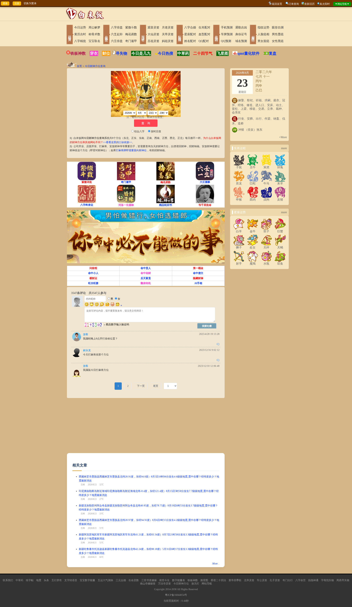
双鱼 (280, 263)
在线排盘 (106, 35)
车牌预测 (227, 34)
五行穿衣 (57, 580)
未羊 (280, 183)
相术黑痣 (253, 35)
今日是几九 (141, 53)
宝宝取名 (94, 41)
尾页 (155, 386)
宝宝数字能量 (87, 580)
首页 (79, 66)
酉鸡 (253, 199)
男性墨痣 (278, 34)
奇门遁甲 (131, 41)
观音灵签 (153, 27)
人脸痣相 (263, 34)
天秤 (266, 247)
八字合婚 (190, 27)
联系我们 (8, 580)
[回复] (218, 344)
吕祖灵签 (153, 41)
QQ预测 (226, 41)
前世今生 (164, 580)
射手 (239, 263)
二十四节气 (202, 53)
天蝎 (280, 247)
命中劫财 (146, 273)
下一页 (141, 386)
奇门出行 (288, 580)
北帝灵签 (249, 580)
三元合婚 (121, 580)
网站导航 (207, 583)
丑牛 (253, 167)
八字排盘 (117, 27)
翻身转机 (146, 283)
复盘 (272, 53)
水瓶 (266, 263)
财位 (106, 53)
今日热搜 (165, 53)
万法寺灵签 (164, 583)
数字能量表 (178, 580)
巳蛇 (253, 183)
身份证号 (241, 34)
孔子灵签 (275, 580)
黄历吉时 (80, 34)
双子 (266, 231)
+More (283, 137)
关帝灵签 (168, 34)
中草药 (183, 53)
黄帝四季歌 (235, 580)
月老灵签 (168, 27)
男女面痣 (263, 41)
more (284, 148)
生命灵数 (134, 580)
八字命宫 (300, 580)
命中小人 (93, 273)
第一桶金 (198, 268)
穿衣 (94, 53)
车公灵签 (262, 580)
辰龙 (239, 183)
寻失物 (121, 53)
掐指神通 (313, 580)
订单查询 (294, 4)
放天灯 (195, 583)
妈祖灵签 (168, 41)
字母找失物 (327, 580)
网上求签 (143, 35)
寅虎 (266, 167)
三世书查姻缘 (149, 580)
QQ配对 (204, 41)
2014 (167, 589)
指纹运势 (263, 27)
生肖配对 (204, 27)
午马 (266, 183)
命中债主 (198, 273)
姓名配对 (190, 41)
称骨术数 (94, 34)
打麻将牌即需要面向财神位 (131, 150)
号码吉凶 (216, 35)
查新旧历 (309, 4)
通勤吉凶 (241, 27)
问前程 (93, 268)
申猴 (239, 199)
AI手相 (198, 283)
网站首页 (70, 35)
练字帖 (30, 580)
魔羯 (253, 263)
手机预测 (227, 27)
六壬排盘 (117, 41)
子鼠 (239, 167)
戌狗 (266, 199)
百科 (83, 484)
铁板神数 (78, 53)
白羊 (239, 231)
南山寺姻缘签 (147, 583)
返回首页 (277, 4)
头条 (46, 580)
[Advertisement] (146, 427)
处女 (253, 247)
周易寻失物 (342, 580)
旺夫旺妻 (93, 283)
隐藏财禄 (198, 278)
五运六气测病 (105, 580)
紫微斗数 (131, 27)
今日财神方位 (181, 583)
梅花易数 (131, 34)
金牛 (253, 231)
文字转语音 (70, 580)
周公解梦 (94, 27)
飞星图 (222, 53)
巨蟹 (280, 231)
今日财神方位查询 (95, 66)
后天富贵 (146, 278)
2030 (174, 589)
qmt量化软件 (248, 53)
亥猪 (280, 199)
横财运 (93, 278)
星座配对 (190, 34)
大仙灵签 (153, 34)
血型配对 (204, 34)
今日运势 (80, 27)
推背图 (204, 580)
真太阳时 (325, 4)
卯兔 (280, 167)
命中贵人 (146, 268)
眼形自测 (278, 27)
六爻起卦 (117, 34)
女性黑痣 (278, 41)
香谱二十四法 (218, 580)
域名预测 (241, 41)
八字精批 (80, 41)
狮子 (239, 247)
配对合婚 (180, 35)
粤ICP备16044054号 (176, 595)
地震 (38, 580)
